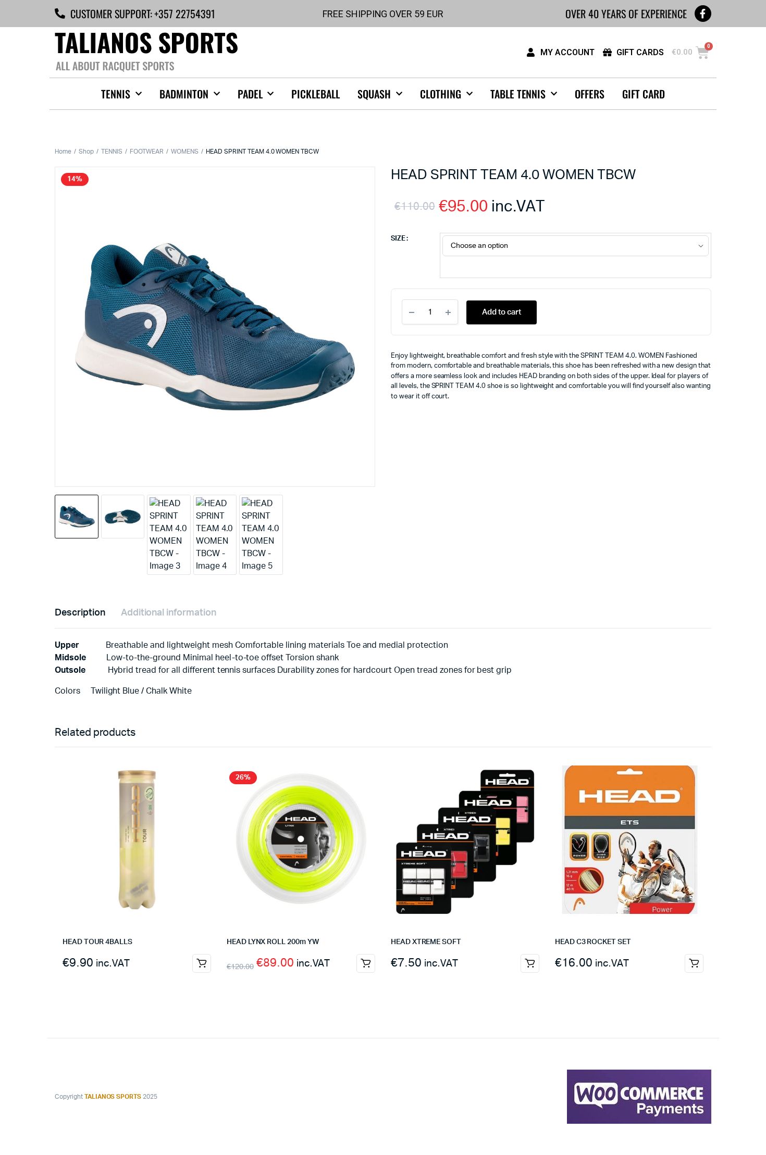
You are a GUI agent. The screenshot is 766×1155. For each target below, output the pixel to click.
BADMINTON (183, 94)
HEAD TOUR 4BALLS (97, 942)
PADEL (250, 94)
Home (63, 151)
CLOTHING (440, 94)
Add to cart (501, 312)
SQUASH (374, 94)
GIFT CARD (643, 94)
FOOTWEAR (147, 151)
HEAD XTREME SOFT (426, 942)
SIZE (398, 238)
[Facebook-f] (703, 13)
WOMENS (185, 151)
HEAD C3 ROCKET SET (593, 942)
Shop (86, 151)
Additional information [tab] (168, 613)
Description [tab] (80, 613)
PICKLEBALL (315, 94)
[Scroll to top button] (743, 1132)
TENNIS (115, 94)
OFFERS (589, 94)
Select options (530, 963)
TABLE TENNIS (518, 94)
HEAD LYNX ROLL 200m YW (272, 942)
